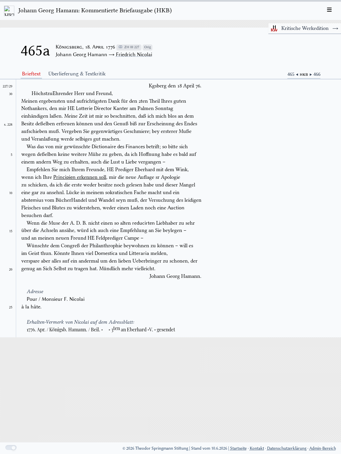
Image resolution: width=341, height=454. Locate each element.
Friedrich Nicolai (134, 54)
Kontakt (257, 448)
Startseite (238, 448)
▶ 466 (314, 74)
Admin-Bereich (322, 448)
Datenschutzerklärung (286, 448)
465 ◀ (293, 74)
